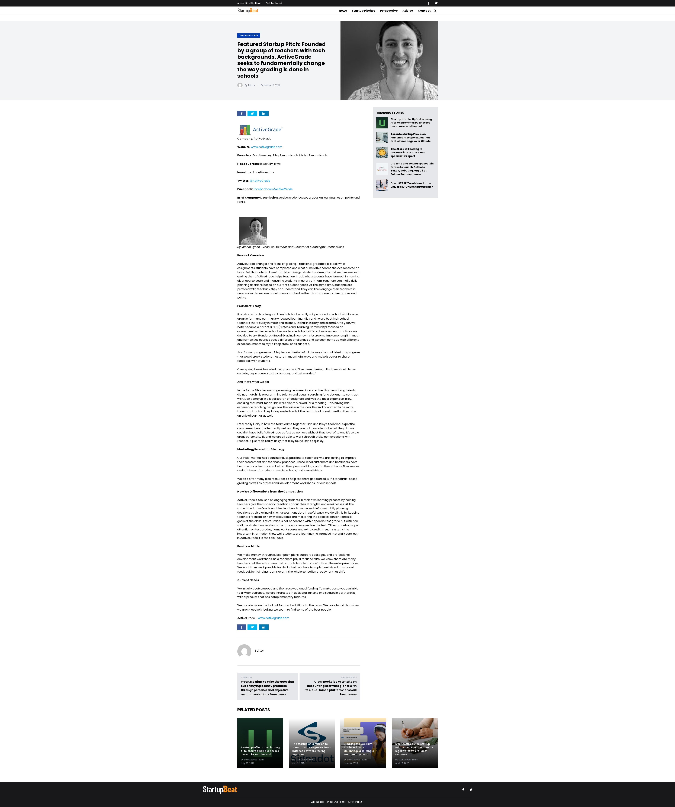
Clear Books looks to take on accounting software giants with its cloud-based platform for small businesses (330, 688)
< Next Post (246, 677)
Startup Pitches (363, 11)
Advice (408, 11)
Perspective (389, 11)
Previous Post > (349, 677)
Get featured (274, 3)
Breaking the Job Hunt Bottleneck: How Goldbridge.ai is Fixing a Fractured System (359, 749)
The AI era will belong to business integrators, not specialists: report (408, 152)
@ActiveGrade (260, 181)
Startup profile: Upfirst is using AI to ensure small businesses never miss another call (411, 123)
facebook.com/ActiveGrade (273, 189)
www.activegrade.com (266, 147)
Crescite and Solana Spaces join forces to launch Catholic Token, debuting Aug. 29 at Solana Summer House (412, 169)
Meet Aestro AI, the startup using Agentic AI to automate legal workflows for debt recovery (414, 749)
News (343, 11)
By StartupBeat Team (252, 759)
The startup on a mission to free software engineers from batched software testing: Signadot (311, 749)
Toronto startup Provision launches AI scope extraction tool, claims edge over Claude (411, 137)
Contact (424, 11)
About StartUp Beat (249, 3)
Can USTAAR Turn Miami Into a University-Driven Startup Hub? (412, 185)
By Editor (250, 85)
